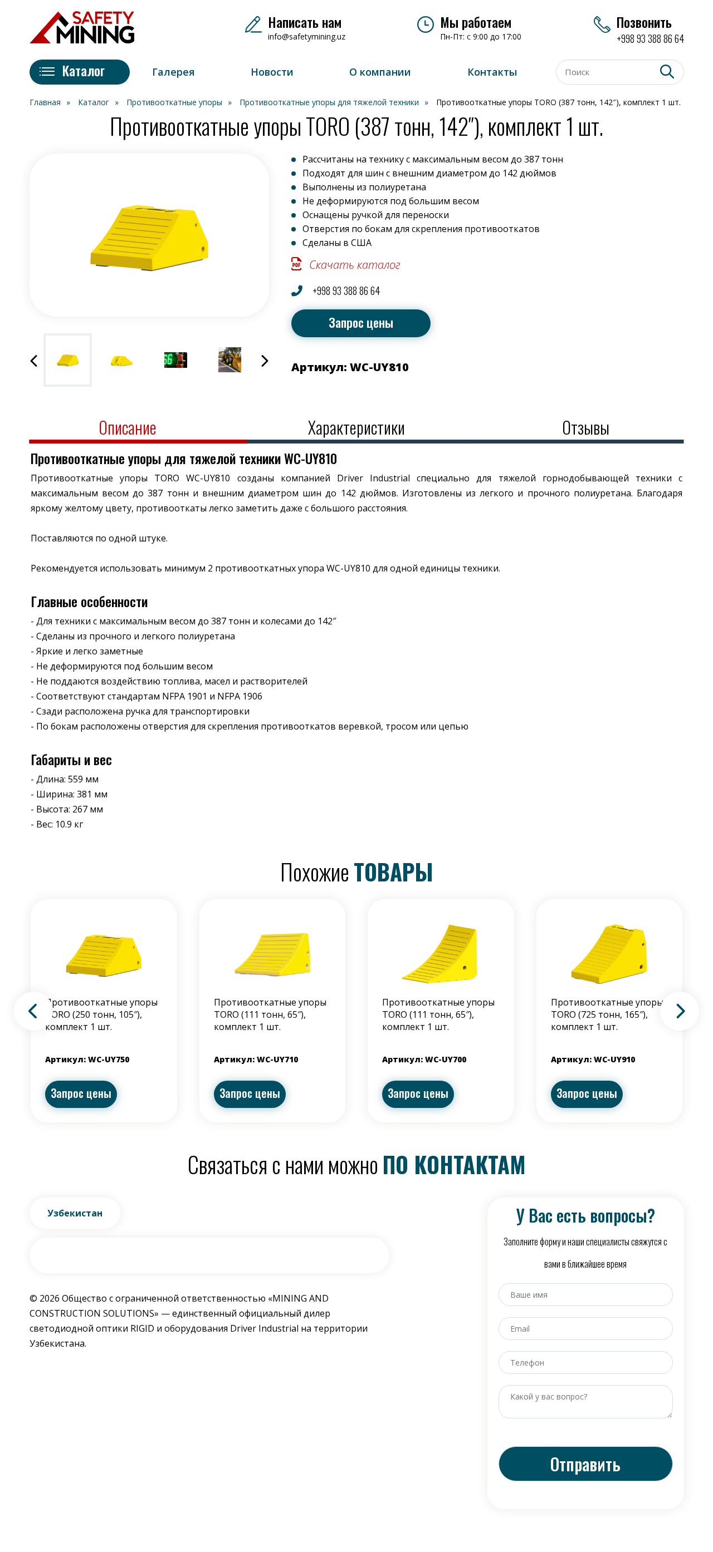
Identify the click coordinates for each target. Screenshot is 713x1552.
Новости (272, 71)
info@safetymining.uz (306, 36)
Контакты (492, 71)
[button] (35, 360)
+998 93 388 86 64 (345, 290)
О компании (380, 71)
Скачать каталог (355, 264)
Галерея (173, 71)
